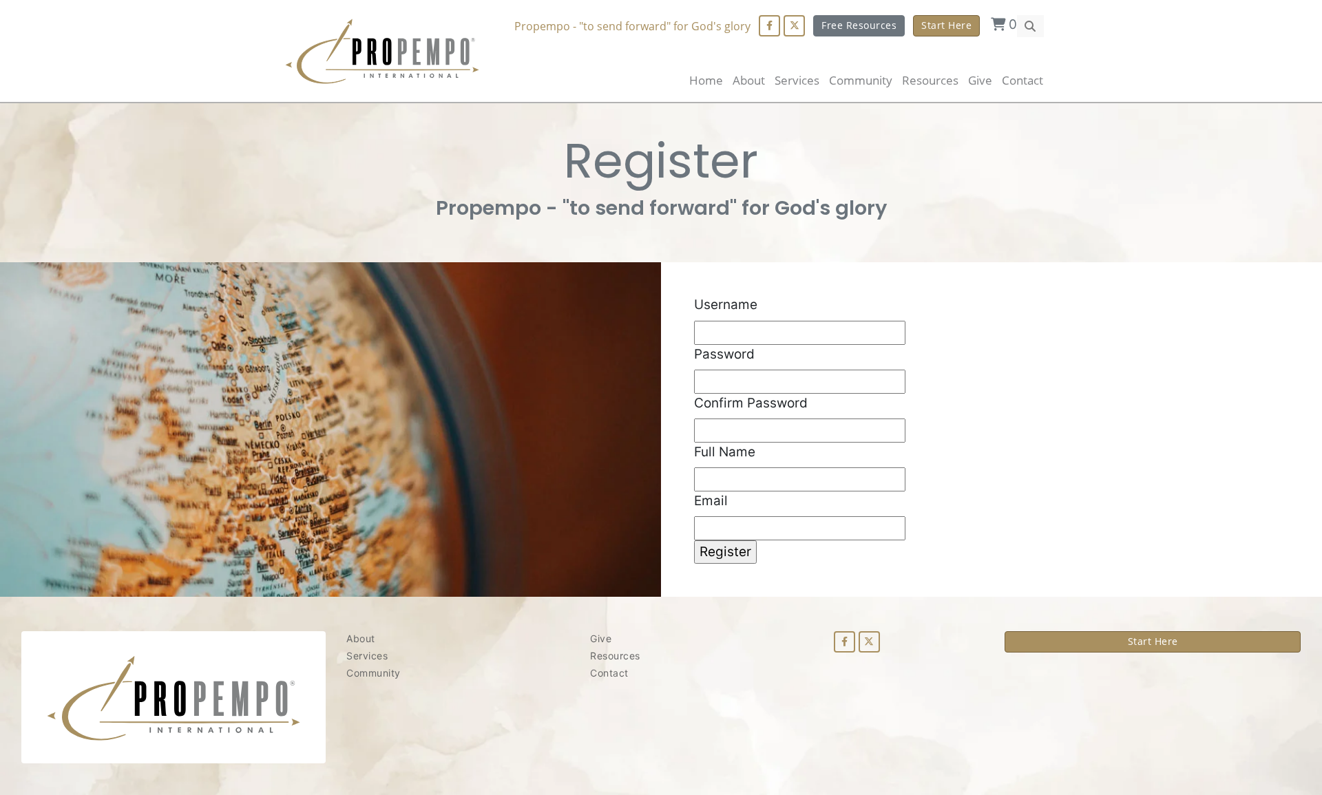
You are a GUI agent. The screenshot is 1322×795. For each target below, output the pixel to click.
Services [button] (797, 80)
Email (711, 501)
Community (373, 673)
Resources (615, 655)
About (749, 80)
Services (367, 655)
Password (724, 354)
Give (980, 80)
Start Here (946, 25)
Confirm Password (751, 403)
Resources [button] (930, 80)
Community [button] (860, 80)
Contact (1022, 80)
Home (706, 80)
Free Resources (858, 25)
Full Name (724, 452)
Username (725, 304)
